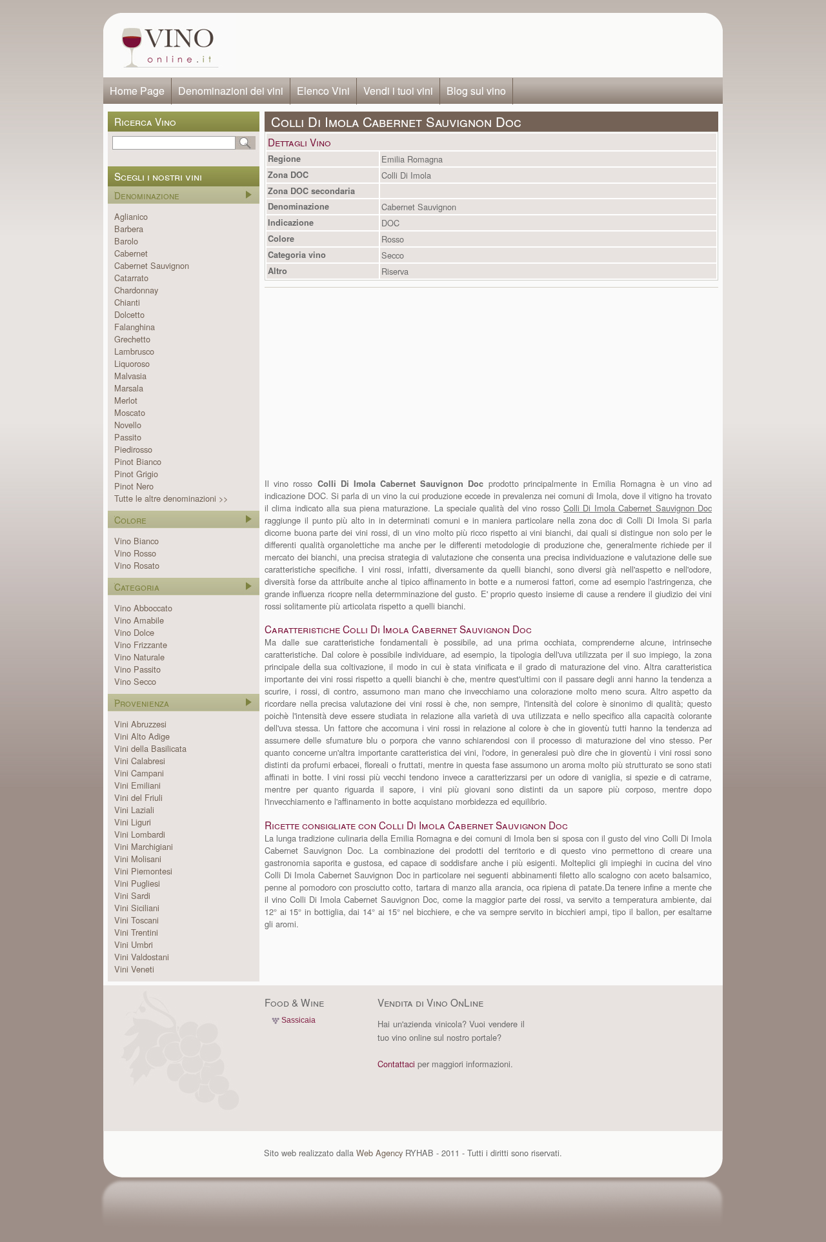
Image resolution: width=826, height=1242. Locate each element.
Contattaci (396, 1064)
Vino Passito (137, 669)
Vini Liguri (132, 822)
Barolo (126, 241)
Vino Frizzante (140, 644)
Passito (127, 437)
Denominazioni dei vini (230, 90)
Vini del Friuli (138, 797)
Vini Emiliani (137, 785)
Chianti (127, 302)
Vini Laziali (134, 809)
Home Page (137, 90)
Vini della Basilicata (150, 748)
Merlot (125, 400)
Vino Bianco (136, 541)
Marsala (128, 388)
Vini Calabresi (139, 760)
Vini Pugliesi (137, 883)
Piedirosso (133, 449)
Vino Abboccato (143, 608)
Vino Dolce (134, 632)
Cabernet (131, 253)
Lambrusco (134, 351)
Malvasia (130, 376)
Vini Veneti (134, 969)
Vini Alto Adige (142, 736)
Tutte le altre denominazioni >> (171, 498)
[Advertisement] (475, 45)
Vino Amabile (139, 620)
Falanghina (134, 326)
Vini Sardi (132, 895)
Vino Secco (135, 681)
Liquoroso (132, 363)
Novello (127, 425)
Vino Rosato (136, 565)
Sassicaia (298, 1020)
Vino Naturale (139, 657)
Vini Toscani (136, 920)
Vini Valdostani (141, 957)
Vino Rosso (135, 553)
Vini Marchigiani (143, 846)
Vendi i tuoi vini (398, 90)
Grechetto (132, 339)
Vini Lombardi (139, 834)
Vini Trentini (136, 932)
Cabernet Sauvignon (151, 265)
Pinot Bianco (137, 461)
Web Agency (379, 1153)
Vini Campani (139, 773)
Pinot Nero (134, 486)
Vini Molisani (137, 859)
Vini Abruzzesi (140, 724)
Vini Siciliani (136, 908)
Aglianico (131, 216)
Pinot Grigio (136, 474)
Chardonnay (136, 290)
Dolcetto (129, 314)
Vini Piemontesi (143, 871)
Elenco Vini (323, 90)
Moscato (129, 412)
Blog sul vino (476, 90)
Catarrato (131, 277)
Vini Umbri (133, 944)
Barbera (128, 228)
